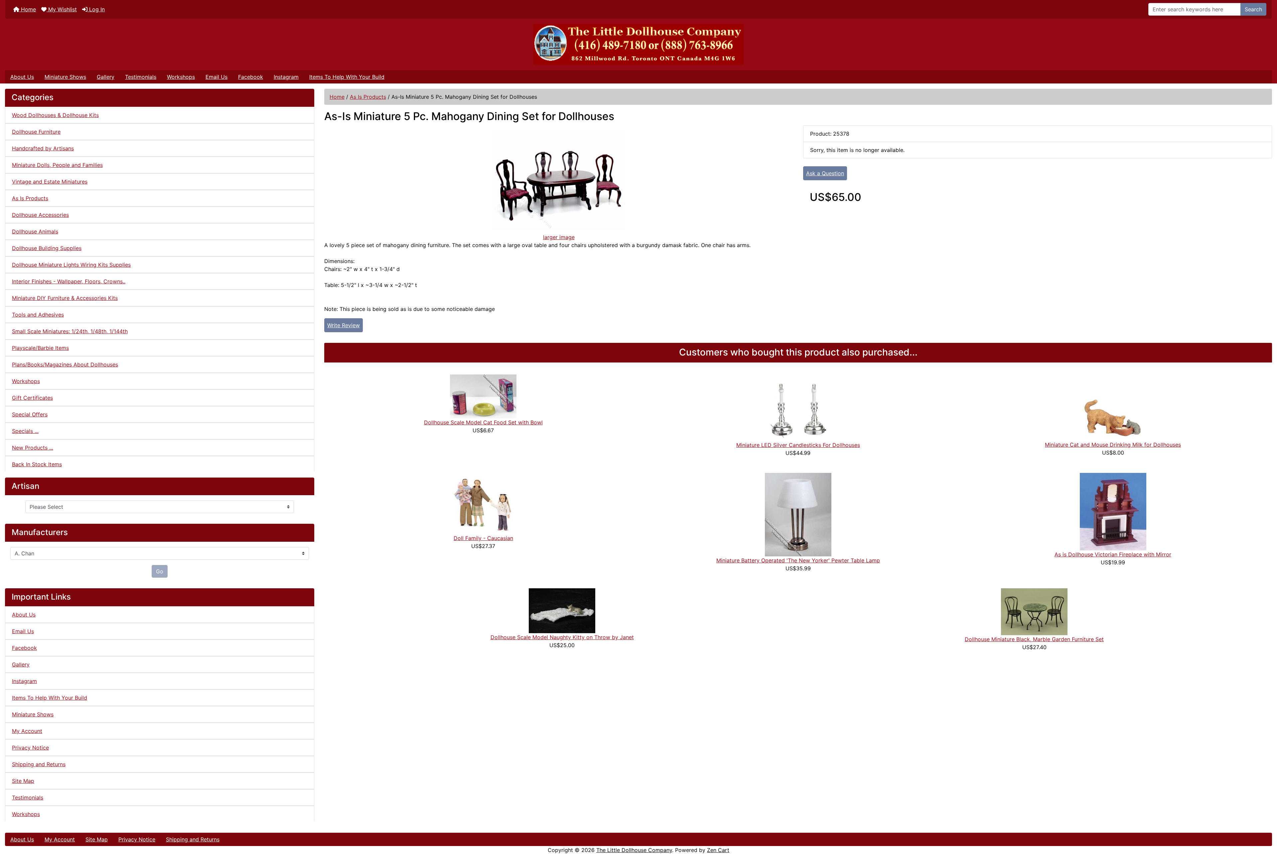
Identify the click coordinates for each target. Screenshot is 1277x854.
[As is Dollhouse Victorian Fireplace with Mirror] (1113, 511)
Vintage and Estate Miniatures (49, 181)
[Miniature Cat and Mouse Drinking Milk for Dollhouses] (1113, 407)
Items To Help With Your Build (346, 76)
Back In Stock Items (37, 464)
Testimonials (140, 76)
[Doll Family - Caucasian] (483, 502)
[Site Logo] (638, 44)
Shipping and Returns (39, 764)
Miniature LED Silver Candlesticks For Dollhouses (798, 445)
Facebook (250, 76)
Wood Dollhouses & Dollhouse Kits (55, 115)
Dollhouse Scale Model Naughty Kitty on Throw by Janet (562, 637)
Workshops (181, 76)
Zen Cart (718, 850)
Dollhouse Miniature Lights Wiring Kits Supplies (71, 264)
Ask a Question (825, 173)
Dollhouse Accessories (40, 215)
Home (27, 9)
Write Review (343, 325)
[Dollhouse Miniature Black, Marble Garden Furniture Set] (1034, 611)
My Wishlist (62, 9)
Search (1253, 9)
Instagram (286, 76)
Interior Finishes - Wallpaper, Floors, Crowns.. (68, 281)
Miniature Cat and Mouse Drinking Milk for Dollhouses (1113, 444)
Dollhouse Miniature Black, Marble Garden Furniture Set (1034, 639)
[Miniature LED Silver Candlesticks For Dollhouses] (798, 407)
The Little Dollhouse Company (634, 850)
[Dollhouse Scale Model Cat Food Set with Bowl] (483, 395)
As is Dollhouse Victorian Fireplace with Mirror (1113, 554)
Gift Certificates (32, 397)
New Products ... (32, 447)
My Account (27, 731)
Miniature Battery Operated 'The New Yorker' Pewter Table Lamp (798, 560)
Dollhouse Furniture (36, 131)
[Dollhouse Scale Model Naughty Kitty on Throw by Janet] (562, 610)
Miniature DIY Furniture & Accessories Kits (65, 298)
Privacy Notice (30, 747)
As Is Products (368, 96)
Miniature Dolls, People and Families (57, 165)
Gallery (105, 76)
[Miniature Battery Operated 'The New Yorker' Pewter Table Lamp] (798, 514)
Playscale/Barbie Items (40, 348)
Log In (96, 9)
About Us (22, 76)
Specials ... (25, 431)
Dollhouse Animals (35, 231)
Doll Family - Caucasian (483, 538)
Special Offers (30, 414)
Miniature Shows (65, 76)
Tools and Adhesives (38, 314)
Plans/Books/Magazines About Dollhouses (65, 364)
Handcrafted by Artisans (43, 148)
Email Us (216, 76)
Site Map (23, 781)
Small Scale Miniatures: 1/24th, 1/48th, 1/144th (70, 331)
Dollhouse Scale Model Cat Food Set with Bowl (483, 422)
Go (159, 571)
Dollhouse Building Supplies (46, 248)
